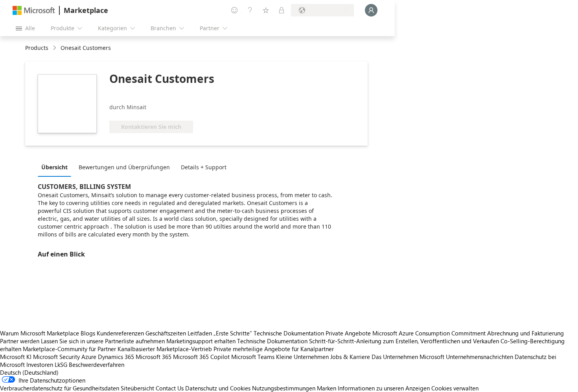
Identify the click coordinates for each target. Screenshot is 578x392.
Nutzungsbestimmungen (283, 388)
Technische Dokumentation (289, 333)
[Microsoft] (34, 10)
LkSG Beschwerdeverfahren (89, 364)
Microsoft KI (15, 357)
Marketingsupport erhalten (201, 341)
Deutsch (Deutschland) (29, 372)
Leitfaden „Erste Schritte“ (220, 333)
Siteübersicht (137, 388)
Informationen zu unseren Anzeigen (384, 388)
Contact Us (170, 388)
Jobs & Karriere (350, 357)
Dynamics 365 (116, 357)
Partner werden (19, 341)
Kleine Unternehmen (302, 357)
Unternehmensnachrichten (479, 357)
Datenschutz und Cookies (217, 388)
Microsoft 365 (153, 357)
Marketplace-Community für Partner (69, 349)
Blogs (88, 333)
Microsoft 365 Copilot (201, 357)
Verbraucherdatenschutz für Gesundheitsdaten (59, 388)
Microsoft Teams (252, 357)
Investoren (39, 364)
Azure (88, 357)
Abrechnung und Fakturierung (525, 333)
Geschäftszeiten (165, 333)
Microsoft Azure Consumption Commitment (429, 333)
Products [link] (36, 47)
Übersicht (54, 167)
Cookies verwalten (455, 388)
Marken (326, 388)
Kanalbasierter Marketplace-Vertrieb (165, 349)
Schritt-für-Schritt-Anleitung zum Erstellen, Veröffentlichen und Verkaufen (404, 341)
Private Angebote (348, 333)
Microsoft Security (56, 357)
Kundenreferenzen (120, 333)
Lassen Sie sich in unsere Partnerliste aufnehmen (103, 341)
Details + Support (203, 167)
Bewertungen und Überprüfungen (124, 167)
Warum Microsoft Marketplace (39, 333)
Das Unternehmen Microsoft (408, 357)
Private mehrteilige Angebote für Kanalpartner (274, 349)
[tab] (56, 167)
